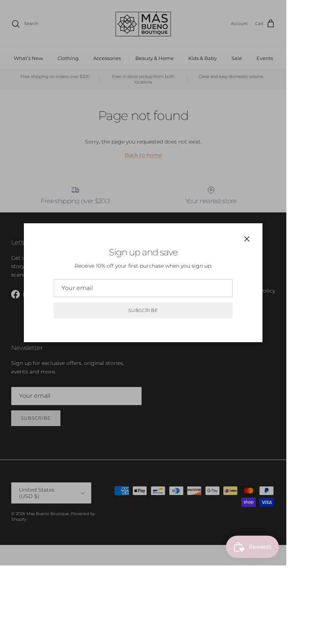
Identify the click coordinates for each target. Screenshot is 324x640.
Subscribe (143, 310)
